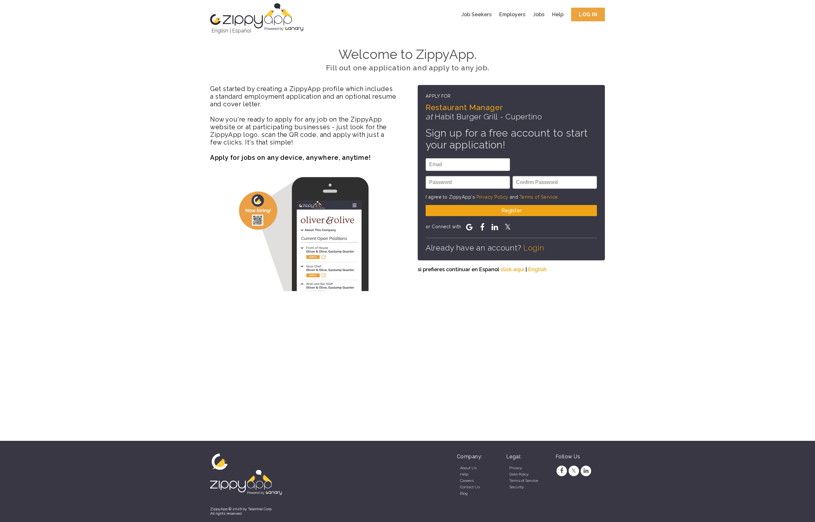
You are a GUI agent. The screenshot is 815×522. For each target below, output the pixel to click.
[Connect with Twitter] (508, 227)
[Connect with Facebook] (482, 227)
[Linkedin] (586, 471)
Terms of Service (539, 197)
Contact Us (470, 487)
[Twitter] (574, 471)
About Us (468, 468)
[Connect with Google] (469, 227)
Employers (512, 14)
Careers (467, 480)
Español (241, 31)
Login (533, 247)
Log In (588, 14)
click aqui (512, 269)
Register (511, 211)
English (219, 31)
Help (557, 14)
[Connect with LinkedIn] (495, 227)
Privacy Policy (492, 197)
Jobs (538, 14)
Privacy (515, 468)
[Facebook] (562, 471)
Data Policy (518, 474)
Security (516, 487)
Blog (464, 493)
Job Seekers (476, 14)
